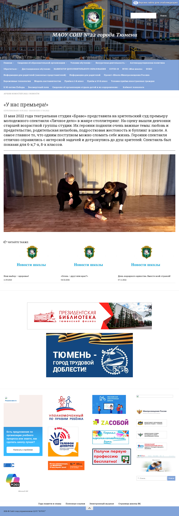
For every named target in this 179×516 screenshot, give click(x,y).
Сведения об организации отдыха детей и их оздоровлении (85, 87)
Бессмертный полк (38, 87)
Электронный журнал (102, 503)
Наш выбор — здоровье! (16, 276)
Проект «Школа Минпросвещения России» (127, 75)
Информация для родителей (84, 75)
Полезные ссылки (75, 503)
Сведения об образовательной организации (41, 62)
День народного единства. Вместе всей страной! (144, 276)
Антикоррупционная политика (147, 62)
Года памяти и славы (49, 503)
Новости (34, 93)
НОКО (149, 69)
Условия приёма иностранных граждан (133, 81)
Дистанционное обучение (36, 69)
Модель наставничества (47, 81)
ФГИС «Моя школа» (132, 69)
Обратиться (10, 69)
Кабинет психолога (133, 87)
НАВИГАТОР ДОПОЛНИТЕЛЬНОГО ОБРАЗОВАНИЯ (80, 69)
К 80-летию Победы (14, 87)
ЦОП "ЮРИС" (39, 511)
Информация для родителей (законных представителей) (35, 75)
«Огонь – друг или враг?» (74, 276)
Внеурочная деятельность (110, 62)
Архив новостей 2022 (16, 93)
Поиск (127, 5)
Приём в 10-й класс (97, 81)
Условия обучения (80, 62)
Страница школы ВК (129, 503)
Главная (8, 62)
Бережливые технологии (17, 81)
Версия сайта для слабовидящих (158, 2)
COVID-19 (114, 69)
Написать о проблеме (23, 450)
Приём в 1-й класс (74, 81)
